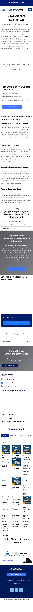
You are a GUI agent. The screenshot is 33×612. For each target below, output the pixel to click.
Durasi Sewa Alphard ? (9, 228)
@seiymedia (26, 599)
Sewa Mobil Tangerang (5, 534)
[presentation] (4, 297)
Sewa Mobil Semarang (5, 503)
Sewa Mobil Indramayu (26, 475)
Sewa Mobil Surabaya (26, 525)
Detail (16, 323)
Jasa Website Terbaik (16, 599)
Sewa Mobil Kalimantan (26, 456)
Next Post (29, 341)
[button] (16, 221)
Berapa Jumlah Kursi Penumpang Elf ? (14, 225)
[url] (6, 449)
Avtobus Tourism (26, 334)
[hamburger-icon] (3, 9)
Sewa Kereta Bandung (5, 456)
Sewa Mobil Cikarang (26, 484)
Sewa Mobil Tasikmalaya (16, 503)
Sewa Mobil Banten (15, 516)
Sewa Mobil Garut (26, 494)
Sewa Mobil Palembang (5, 465)
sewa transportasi (6, 26)
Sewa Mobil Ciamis (15, 469)
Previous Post (5, 341)
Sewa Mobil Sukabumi (15, 488)
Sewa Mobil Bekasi (5, 484)
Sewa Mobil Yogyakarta (15, 456)
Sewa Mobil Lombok (5, 516)
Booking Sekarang (10, 365)
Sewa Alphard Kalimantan (8, 24)
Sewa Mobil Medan (5, 525)
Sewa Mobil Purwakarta (15, 525)
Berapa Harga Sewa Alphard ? (12, 221)
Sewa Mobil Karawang (26, 465)
